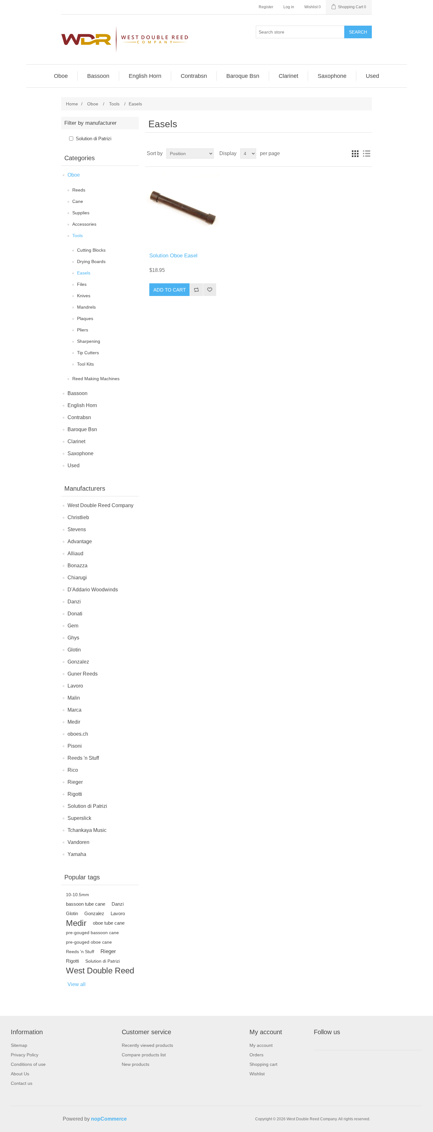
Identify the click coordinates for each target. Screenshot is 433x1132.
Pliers (82, 329)
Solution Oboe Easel (173, 256)
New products (135, 1064)
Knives (83, 295)
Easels (83, 272)
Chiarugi (77, 577)
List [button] (366, 153)
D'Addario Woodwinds (93, 589)
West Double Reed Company (100, 505)
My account (261, 1045)
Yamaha (77, 854)
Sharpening (88, 341)
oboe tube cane (109, 923)
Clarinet (76, 441)
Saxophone (81, 453)
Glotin (74, 649)
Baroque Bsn (82, 429)
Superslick (79, 818)
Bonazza (77, 565)
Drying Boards (91, 261)
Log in (288, 7)
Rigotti (75, 794)
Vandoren (78, 842)
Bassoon (77, 393)
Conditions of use (28, 1064)
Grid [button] (355, 153)
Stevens (77, 529)
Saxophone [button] (332, 76)
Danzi (74, 601)
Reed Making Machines (96, 378)
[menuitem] (61, 76)
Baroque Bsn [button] (242, 76)
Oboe (74, 175)
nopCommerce (109, 1119)
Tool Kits (85, 364)
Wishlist (257, 1073)
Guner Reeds (83, 673)
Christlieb (78, 517)
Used (74, 465)
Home (72, 103)
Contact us (21, 1083)
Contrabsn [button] (194, 76)
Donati (75, 613)
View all (77, 984)
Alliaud (75, 553)
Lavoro (75, 686)
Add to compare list (196, 289)
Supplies (80, 212)
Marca (74, 710)
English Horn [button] (145, 76)
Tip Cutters (88, 352)
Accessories (84, 224)
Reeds (78, 189)
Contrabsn (79, 417)
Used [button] (372, 76)
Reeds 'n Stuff (83, 758)
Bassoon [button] (98, 76)
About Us (20, 1073)
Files (82, 284)
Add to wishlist (209, 289)
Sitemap (19, 1045)
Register (266, 7)
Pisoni (75, 746)
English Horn (82, 405)
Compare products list (144, 1054)
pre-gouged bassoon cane (92, 932)
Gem (73, 625)
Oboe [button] (61, 76)
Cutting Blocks (91, 250)
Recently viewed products (147, 1045)
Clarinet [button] (288, 76)
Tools (77, 235)
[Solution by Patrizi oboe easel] (182, 209)
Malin (74, 698)
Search (358, 32)
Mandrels (86, 307)
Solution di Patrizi (93, 138)
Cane (77, 201)
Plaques (85, 318)
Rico (73, 770)
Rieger (75, 782)
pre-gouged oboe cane (89, 942)
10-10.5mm (77, 894)
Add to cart (169, 289)
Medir (74, 722)
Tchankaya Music (87, 830)
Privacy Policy (24, 1054)
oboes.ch (78, 734)
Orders (256, 1054)
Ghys (73, 637)
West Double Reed (100, 970)
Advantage (80, 541)
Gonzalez (78, 661)
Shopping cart (263, 1064)
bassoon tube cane (85, 904)
